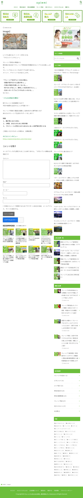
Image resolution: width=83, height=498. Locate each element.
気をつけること (48, 7)
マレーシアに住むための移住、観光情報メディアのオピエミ (40, 494)
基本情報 (67, 456)
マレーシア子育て (73, 442)
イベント (67, 426)
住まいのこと (60, 450)
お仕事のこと (71, 423)
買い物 (76, 472)
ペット (58, 437)
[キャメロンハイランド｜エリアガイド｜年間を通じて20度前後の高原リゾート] (58, 229)
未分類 (57, 411)
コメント (6, 158)
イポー (75, 426)
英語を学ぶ (59, 472)
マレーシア (66, 437)
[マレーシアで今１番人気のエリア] (58, 157)
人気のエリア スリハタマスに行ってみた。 (66, 128)
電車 (65, 475)
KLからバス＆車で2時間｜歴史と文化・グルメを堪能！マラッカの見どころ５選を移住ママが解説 (67, 100)
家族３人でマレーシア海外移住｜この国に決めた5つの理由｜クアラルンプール (70, 244)
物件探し (68, 469)
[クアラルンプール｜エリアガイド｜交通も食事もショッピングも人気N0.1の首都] (58, 200)
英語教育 (68, 472)
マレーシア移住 (72, 445)
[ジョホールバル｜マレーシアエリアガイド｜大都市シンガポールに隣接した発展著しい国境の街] (58, 214)
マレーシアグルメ (60, 442)
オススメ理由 (60, 431)
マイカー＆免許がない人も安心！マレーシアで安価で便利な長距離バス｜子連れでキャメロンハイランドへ (67, 114)
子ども (67, 459)
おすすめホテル (60, 423)
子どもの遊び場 (60, 461)
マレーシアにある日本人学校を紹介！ (69, 276)
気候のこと (59, 469)
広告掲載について (34, 490)
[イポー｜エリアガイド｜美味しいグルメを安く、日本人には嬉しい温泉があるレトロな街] (58, 185)
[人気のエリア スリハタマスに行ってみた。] (58, 133)
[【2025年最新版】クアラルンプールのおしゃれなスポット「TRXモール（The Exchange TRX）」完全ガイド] (58, 78)
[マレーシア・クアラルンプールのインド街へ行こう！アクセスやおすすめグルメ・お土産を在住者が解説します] (58, 92)
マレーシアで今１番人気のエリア (63, 151)
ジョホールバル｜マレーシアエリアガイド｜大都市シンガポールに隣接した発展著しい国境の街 (67, 208)
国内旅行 (58, 456)
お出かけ (58, 426)
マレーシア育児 (60, 448)
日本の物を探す (60, 467)
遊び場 (58, 475)
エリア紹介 (58, 386)
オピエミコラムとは (58, 7)
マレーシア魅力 (40, 7)
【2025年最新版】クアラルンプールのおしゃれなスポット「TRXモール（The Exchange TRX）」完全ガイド (66, 71)
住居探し (69, 450)
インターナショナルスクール (63, 428)
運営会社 (43, 490)
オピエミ (16, 7)
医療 (66, 453)
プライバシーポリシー (66, 490)
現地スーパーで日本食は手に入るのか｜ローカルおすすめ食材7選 (69, 269)
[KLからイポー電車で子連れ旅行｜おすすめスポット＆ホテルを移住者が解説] (58, 171)
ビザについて (59, 381)
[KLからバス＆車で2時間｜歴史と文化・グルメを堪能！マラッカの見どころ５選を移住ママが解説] (58, 107)
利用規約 (56, 490)
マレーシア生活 (60, 445)
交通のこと (70, 448)
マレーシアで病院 (73, 439)
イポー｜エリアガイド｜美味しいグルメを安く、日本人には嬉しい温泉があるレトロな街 (66, 179)
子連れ (69, 461)
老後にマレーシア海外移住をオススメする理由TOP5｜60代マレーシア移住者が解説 (70, 261)
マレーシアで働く (60, 439)
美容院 (76, 469)
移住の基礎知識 (31, 7)
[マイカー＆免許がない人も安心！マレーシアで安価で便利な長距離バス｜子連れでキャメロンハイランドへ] (58, 121)
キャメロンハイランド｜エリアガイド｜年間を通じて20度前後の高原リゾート (67, 222)
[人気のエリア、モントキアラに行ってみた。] (58, 145)
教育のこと (59, 464)
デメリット (59, 434)
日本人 (69, 467)
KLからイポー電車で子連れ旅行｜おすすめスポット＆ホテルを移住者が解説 (66, 164)
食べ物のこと (74, 475)
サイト (5, 198)
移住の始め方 (23, 7)
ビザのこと (68, 434)
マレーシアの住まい (60, 375)
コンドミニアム (71, 431)
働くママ (58, 453)
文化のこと (68, 464)
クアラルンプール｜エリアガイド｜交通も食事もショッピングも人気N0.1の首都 (67, 193)
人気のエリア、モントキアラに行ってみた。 (66, 139)
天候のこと (59, 459)
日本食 (76, 467)
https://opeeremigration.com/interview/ (17, 139)
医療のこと (74, 453)
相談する (67, 7)
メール (5, 190)
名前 (5, 182)
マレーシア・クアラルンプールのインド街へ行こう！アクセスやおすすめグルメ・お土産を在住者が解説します (67, 86)
